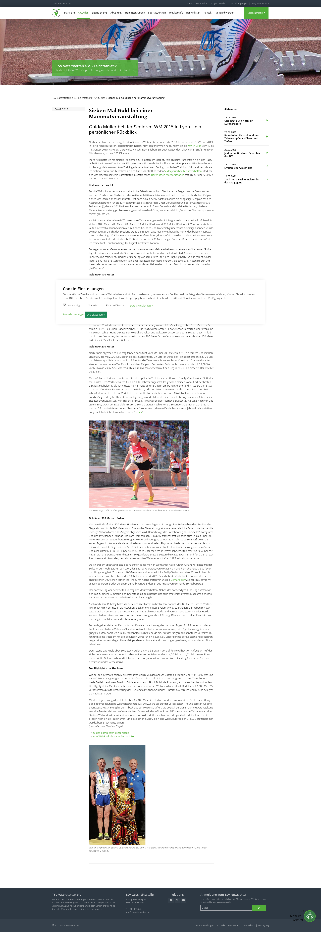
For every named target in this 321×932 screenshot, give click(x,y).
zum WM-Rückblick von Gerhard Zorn (114, 736)
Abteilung (116, 12)
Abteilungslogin (239, 3)
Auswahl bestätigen (74, 314)
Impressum (233, 925)
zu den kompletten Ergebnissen (111, 732)
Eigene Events (99, 12)
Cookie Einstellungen (204, 925)
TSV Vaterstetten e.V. (62, 3)
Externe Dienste (114, 305)
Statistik (92, 305)
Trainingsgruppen (135, 12)
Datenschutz (202, 3)
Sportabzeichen (157, 12)
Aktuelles (83, 12)
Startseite (69, 12)
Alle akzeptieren (96, 314)
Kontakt (190, 3)
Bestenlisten (193, 12)
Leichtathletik (255, 12)
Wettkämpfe (176, 12)
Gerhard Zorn (178, 579)
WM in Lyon (194, 145)
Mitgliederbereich (260, 3)
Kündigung (263, 925)
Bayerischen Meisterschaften (167, 174)
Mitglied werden (218, 3)
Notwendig (74, 305)
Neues (138, 412)
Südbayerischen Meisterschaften (183, 171)
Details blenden (140, 305)
